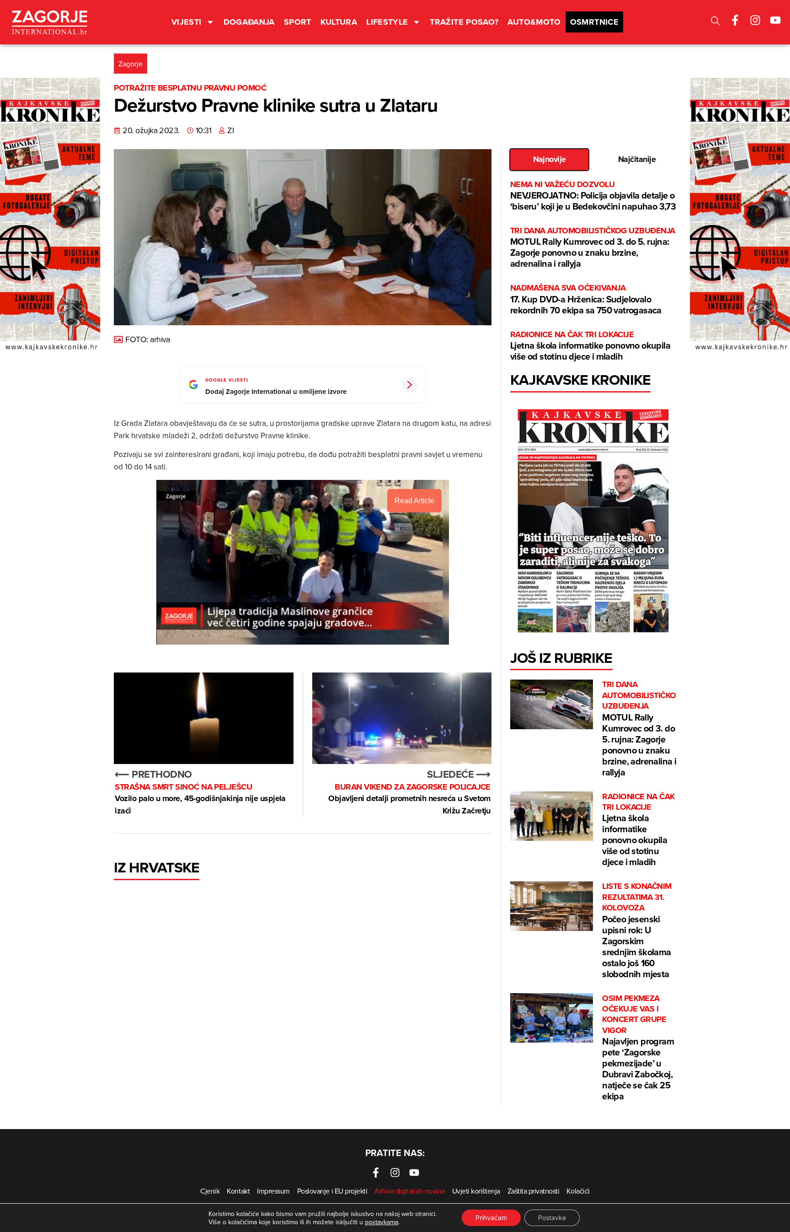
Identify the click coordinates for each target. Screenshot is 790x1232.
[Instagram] (755, 20)
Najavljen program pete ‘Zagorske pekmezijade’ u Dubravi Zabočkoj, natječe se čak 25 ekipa (638, 1048)
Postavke (552, 1217)
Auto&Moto (533, 22)
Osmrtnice (594, 22)
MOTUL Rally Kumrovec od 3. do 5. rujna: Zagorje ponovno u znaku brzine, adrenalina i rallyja (592, 248)
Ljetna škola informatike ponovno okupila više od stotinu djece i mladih (590, 346)
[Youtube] (775, 20)
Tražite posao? (464, 22)
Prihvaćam (491, 1217)
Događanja (249, 22)
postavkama (381, 1222)
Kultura (339, 22)
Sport (297, 22)
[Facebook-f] (735, 20)
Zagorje (130, 64)
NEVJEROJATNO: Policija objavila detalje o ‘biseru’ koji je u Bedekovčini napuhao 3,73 (593, 196)
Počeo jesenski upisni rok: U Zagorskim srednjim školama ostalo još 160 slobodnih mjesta (636, 930)
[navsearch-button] (715, 22)
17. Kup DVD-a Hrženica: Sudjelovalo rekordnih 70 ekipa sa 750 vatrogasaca (586, 299)
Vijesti (186, 22)
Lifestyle (387, 22)
